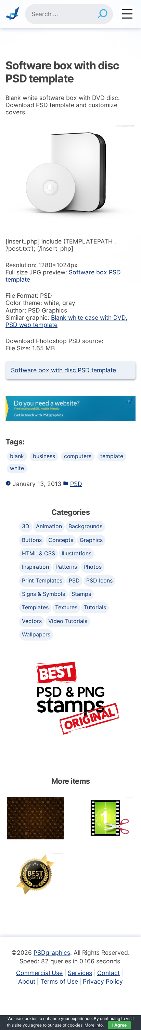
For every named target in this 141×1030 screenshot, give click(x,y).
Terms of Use (59, 981)
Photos (93, 566)
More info (94, 1025)
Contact (108, 972)
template (111, 456)
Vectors (32, 621)
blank (17, 456)
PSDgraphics (52, 952)
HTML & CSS (38, 553)
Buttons (32, 539)
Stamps (81, 593)
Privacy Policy (103, 981)
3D (25, 526)
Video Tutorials (67, 621)
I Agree (119, 1025)
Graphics (91, 539)
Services (80, 972)
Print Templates (42, 580)
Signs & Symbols (43, 593)
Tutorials (95, 607)
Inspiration (35, 566)
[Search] (102, 14)
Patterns (66, 566)
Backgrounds (85, 526)
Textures (66, 607)
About (26, 981)
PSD (76, 483)
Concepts (60, 539)
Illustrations (76, 553)
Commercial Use (39, 972)
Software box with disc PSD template (63, 370)
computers (77, 456)
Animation (49, 526)
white (17, 468)
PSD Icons (99, 580)
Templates (35, 607)
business (44, 456)
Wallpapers (36, 634)
